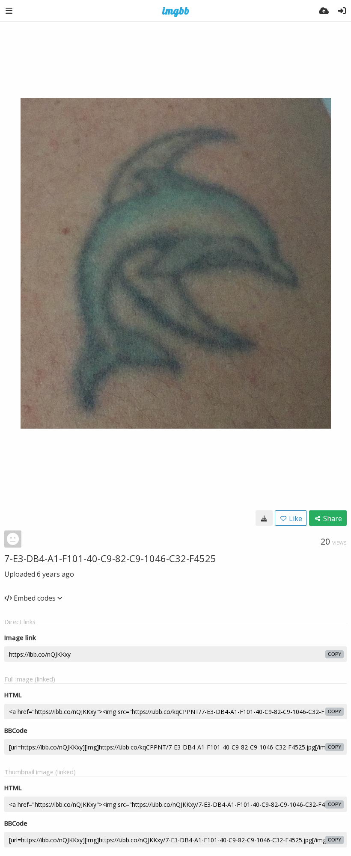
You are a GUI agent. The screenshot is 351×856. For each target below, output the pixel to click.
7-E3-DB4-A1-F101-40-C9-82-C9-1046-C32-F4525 (110, 558)
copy (334, 654)
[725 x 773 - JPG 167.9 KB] (264, 518)
